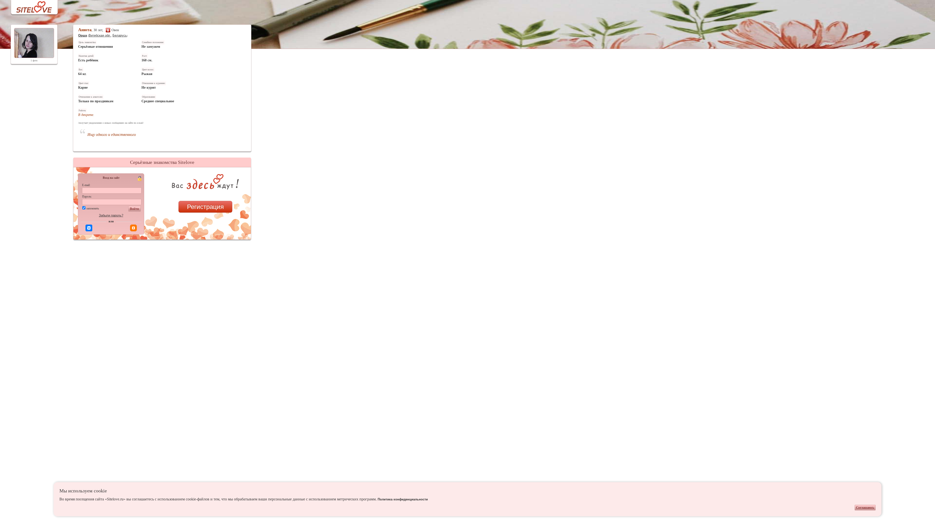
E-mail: (86, 185)
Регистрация (205, 206)
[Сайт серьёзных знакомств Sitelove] (30, 5)
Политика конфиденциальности (403, 499)
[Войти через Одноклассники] (133, 228)
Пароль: (87, 196)
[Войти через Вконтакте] (88, 228)
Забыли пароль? (111, 215)
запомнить (92, 208)
